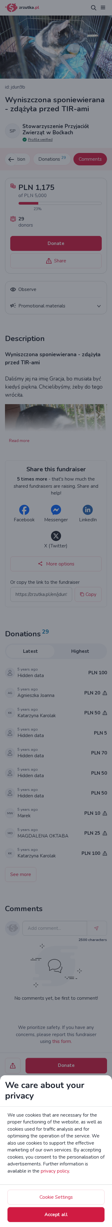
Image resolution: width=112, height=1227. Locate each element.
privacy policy (55, 1171)
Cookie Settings (56, 1197)
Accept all (56, 1214)
